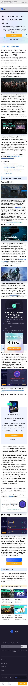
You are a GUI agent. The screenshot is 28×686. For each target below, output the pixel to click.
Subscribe (23, 646)
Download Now (14, 39)
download (11, 496)
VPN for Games (15, 46)
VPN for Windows (14, 295)
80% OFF (22, 683)
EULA (10, 677)
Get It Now (14, 348)
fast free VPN (18, 207)
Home (3, 46)
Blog (8, 46)
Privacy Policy (4, 677)
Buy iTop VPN (14, 35)
